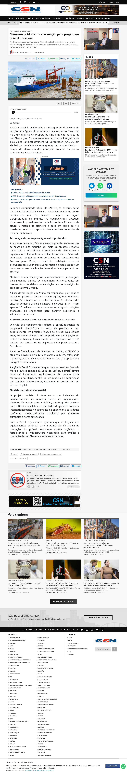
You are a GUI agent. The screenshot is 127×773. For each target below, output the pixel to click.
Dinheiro (12, 724)
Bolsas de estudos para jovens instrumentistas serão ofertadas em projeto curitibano (70, 23)
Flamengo (13, 735)
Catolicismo (42, 747)
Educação (41, 640)
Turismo (41, 691)
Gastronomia (14, 665)
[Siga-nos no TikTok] (102, 630)
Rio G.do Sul (58, 18)
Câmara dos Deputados (46, 651)
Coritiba (41, 713)
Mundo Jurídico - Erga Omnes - (20, 663)
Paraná (30, 18)
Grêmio (40, 716)
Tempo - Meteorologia (45, 741)
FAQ (69, 651)
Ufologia (12, 713)
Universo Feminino (44, 755)
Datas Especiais (43, 702)
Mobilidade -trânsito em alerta (20, 685)
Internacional (103, 18)
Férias (11, 710)
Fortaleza (41, 738)
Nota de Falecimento (45, 677)
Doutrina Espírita (15, 705)
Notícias (20, 18)
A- (59, 103)
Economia (41, 643)
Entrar (13, 2)
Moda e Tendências (44, 710)
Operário (41, 744)
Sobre (70, 640)
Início (10, 18)
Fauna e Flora (43, 679)
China (14, 454)
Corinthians (42, 735)
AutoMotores (14, 707)
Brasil (40, 674)
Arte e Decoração (44, 688)
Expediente (72, 646)
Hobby (11, 702)
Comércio (12, 691)
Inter (11, 719)
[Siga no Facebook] (20, 2)
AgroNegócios (43, 663)
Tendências (13, 693)
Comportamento (44, 682)
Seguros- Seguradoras (46, 705)
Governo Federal (44, 724)
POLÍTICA (70, 18)
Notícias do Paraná (45, 657)
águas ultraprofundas (52, 454)
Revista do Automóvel (17, 752)
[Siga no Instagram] (25, 2)
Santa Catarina (43, 18)
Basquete (41, 727)
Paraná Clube (42, 721)
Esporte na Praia (44, 685)
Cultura (12, 671)
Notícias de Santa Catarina (47, 660)
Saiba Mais (73, 487)
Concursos (13, 730)
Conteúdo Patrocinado (46, 649)
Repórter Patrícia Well (46, 668)
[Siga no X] (29, 2)
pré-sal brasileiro (19, 458)
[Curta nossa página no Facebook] (82, 630)
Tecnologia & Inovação (17, 640)
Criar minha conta (97, 617)
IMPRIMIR (76, 103)
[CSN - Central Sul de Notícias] (25, 10)
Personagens (14, 749)
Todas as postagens (63, 602)
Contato (71, 654)
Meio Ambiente (14, 674)
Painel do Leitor (73, 643)
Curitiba (41, 665)
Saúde (11, 649)
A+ (66, 103)
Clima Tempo (13, 699)
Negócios (12, 668)
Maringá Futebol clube (17, 747)
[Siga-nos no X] (92, 630)
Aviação (12, 744)
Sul (10, 677)
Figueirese (41, 719)
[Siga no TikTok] (38, 2)
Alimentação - (14, 733)
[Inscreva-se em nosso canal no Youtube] (97, 630)
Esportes (12, 651)
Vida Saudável (43, 693)
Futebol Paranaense (45, 733)
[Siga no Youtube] (34, 2)
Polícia (12, 741)
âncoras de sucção (30, 454)
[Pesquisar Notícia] (114, 649)
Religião (41, 671)
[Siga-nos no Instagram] (87, 630)
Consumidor (13, 727)
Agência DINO (14, 654)
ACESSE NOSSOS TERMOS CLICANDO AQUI (39, 770)
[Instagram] (28, 486)
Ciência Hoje (13, 679)
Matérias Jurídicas (84, 18)
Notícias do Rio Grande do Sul (20, 660)
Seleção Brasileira (44, 749)
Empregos (41, 752)
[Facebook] (33, 486)
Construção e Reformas (46, 730)
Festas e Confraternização (18, 721)
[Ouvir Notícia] (13, 112)
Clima (11, 755)
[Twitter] (38, 486)
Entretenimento (43, 637)
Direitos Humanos (15, 657)
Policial (12, 643)
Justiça (40, 646)
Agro (11, 646)
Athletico (12, 716)
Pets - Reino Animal (16, 682)
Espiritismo (42, 707)
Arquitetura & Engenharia (47, 699)
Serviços (12, 696)
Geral (40, 654)
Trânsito (41, 696)
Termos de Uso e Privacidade (78, 649)
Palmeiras (13, 738)
